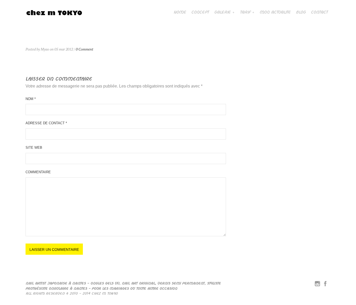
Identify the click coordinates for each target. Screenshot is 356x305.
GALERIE (222, 12)
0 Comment (84, 49)
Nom (31, 99)
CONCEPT (200, 12)
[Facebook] (325, 285)
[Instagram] (317, 285)
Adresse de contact (46, 123)
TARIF (245, 12)
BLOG (301, 12)
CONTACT (319, 12)
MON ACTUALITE (275, 12)
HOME (180, 12)
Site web (34, 148)
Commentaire (38, 172)
